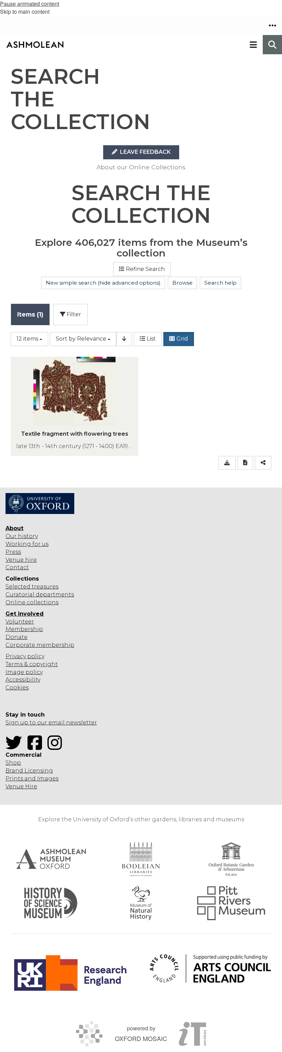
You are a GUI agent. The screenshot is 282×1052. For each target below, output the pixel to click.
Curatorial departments (40, 594)
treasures (44, 586)
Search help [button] (220, 282)
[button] (272, 25)
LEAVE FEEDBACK (145, 152)
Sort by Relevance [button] (81, 338)
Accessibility (23, 679)
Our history (22, 536)
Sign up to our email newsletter (51, 722)
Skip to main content (25, 11)
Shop (13, 762)
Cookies (17, 687)
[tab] (30, 314)
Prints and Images (32, 778)
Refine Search (145, 269)
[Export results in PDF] (245, 463)
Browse (182, 282)
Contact (17, 567)
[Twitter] (16, 747)
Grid (182, 338)
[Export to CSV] (227, 463)
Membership (24, 629)
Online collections (32, 602)
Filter (73, 314)
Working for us (27, 544)
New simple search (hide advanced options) (103, 282)
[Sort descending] (124, 339)
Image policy (24, 672)
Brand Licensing (29, 770)
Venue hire (21, 560)
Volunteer (20, 621)
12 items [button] (27, 338)
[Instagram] (56, 747)
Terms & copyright (32, 664)
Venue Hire (21, 786)
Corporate (20, 645)
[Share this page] (263, 463)
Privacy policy (25, 656)
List (151, 338)
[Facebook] (37, 747)
